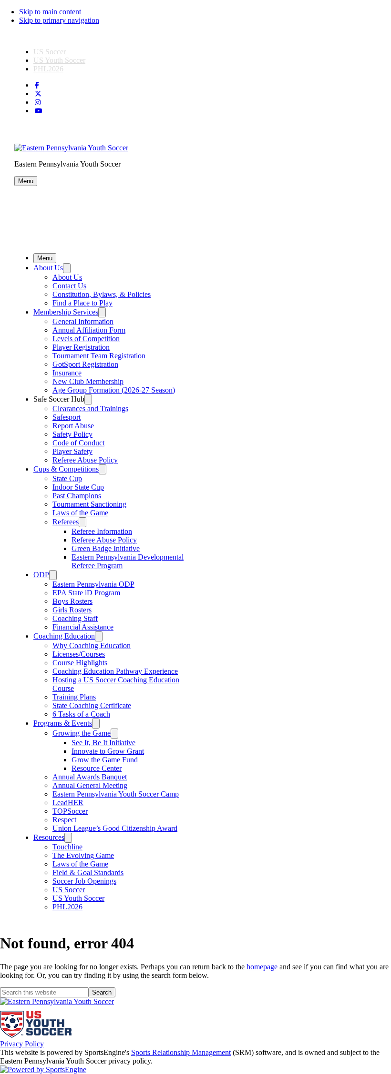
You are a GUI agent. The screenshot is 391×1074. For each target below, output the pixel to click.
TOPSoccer (70, 811)
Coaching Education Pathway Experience (115, 671)
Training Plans (74, 697)
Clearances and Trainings (90, 408)
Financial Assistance (82, 627)
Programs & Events (62, 723)
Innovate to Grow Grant (108, 751)
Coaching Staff (75, 618)
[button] (25, 181)
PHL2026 (48, 69)
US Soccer (49, 52)
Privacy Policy (22, 1044)
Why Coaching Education (91, 645)
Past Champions (76, 496)
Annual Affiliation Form (88, 330)
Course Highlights (79, 663)
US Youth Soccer (59, 60)
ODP (41, 575)
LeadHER (67, 802)
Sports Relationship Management (181, 1052)
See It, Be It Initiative (103, 743)
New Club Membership (87, 381)
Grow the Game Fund (105, 760)
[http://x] (38, 94)
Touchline (67, 847)
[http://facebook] (37, 85)
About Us (48, 268)
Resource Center (97, 768)
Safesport (66, 417)
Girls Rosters (72, 610)
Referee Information (102, 531)
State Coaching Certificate (91, 705)
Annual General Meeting (89, 785)
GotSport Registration (85, 364)
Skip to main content (50, 12)
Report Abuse (73, 426)
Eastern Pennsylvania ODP (93, 584)
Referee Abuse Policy (85, 460)
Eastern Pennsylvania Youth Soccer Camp (115, 794)
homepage (262, 967)
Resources (48, 837)
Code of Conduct (78, 443)
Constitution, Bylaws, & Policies (101, 294)
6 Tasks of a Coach (81, 714)
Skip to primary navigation (59, 20)
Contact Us (69, 286)
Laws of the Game (80, 513)
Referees (65, 522)
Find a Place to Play (82, 303)
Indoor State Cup (78, 487)
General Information (82, 321)
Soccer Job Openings (84, 881)
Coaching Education (64, 636)
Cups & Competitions (66, 469)
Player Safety (72, 451)
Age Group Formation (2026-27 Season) (113, 390)
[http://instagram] (38, 102)
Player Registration (81, 347)
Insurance (67, 373)
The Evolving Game (83, 855)
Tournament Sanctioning (89, 504)
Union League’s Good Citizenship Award (114, 828)
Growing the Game (81, 733)
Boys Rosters (72, 601)
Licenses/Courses (78, 654)
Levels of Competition (86, 339)
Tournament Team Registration (98, 356)
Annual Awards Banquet (89, 777)
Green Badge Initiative (106, 548)
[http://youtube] (38, 111)
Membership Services (65, 312)
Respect (64, 820)
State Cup (67, 478)
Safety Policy (72, 434)
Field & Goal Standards (87, 872)
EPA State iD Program (86, 593)
